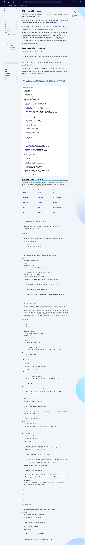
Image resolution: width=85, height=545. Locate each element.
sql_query (26, 99)
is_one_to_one (28, 171)
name (25, 90)
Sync (6, 69)
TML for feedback (10, 51)
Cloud (5, 5)
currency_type (29, 124)
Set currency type (45, 279)
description (27, 91)
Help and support (7, 79)
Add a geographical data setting (56, 322)
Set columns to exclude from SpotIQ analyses (38, 487)
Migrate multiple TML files (11, 43)
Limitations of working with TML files (76, 19)
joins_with (26, 161)
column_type (29, 107)
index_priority (29, 113)
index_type (28, 111)
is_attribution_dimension (32, 119)
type (26, 170)
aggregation (29, 108)
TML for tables (10, 64)
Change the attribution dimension (33, 418)
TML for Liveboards (10, 55)
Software (10, 5)
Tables (6, 24)
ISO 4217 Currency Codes (33, 279)
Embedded (27, 5)
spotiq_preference (30, 146)
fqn (26, 98)
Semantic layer (8, 18)
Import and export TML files (55, 22)
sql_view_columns (28, 100)
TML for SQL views (10, 62)
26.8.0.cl (75, 2)
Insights (5, 14)
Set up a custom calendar (31, 241)
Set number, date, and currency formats (35, 297)
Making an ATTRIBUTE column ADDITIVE (35, 401)
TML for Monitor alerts (11, 59)
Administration (7, 75)
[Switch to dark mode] (81, 2)
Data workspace (7, 16)
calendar (28, 121)
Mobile (15, 5)
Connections (7, 26)
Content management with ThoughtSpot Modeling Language (10, 36)
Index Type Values (30, 383)
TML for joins (29, 76)
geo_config (28, 133)
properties (27, 106)
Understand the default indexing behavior (54, 376)
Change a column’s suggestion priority (34, 369)
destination (28, 165)
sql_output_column (29, 104)
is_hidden (28, 132)
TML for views (9, 66)
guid (24, 87)
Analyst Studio (8, 30)
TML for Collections (11, 47)
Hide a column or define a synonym (34, 430)
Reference (6, 77)
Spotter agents (7, 12)
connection (26, 95)
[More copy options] (67, 11)
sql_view (25, 89)
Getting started (7, 10)
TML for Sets (9, 61)
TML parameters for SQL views (76, 16)
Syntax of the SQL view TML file (76, 13)
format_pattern (29, 123)
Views (6, 22)
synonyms (28, 115)
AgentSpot (20, 5)
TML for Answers (10, 45)
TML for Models (10, 57)
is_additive (29, 120)
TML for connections (11, 49)
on (25, 168)
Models (6, 20)
